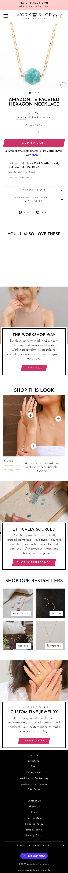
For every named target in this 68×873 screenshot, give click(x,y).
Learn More (34, 741)
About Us (34, 806)
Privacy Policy (34, 835)
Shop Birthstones (34, 562)
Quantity (34, 125)
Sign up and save (33, 846)
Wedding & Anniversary (34, 778)
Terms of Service (34, 830)
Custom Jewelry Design (34, 784)
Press (34, 812)
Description (34, 190)
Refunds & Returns (34, 818)
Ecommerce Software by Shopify (34, 870)
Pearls (34, 766)
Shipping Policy (34, 824)
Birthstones (34, 761)
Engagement (34, 772)
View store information (20, 178)
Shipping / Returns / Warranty (34, 199)
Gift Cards (34, 789)
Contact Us (34, 801)
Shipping (21, 117)
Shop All (33, 368)
